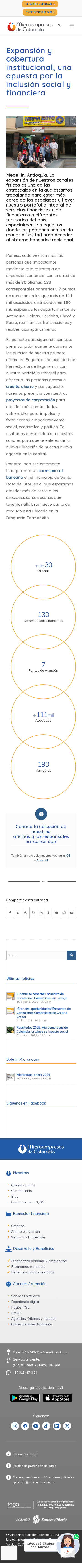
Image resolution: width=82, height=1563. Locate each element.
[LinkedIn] (57, 1426)
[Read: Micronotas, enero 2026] (10, 1077)
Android (42, 860)
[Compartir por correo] (72, 913)
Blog (14, 1196)
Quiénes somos (23, 1185)
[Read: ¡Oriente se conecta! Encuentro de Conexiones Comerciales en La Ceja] (10, 996)
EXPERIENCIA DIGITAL (40, 12)
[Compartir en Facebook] (10, 913)
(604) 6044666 (23, 1365)
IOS (68, 855)
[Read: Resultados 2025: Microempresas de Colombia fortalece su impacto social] (10, 1030)
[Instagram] (15, 1426)
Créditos (18, 1226)
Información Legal (25, 1454)
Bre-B (16, 1313)
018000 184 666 (48, 1365)
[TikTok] (46, 1426)
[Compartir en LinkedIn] (41, 913)
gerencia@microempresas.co (33, 1482)
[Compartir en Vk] (56, 913)
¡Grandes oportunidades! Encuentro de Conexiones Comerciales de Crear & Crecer (44, 1013)
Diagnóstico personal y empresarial (39, 1261)
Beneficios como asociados (32, 1272)
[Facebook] (25, 1426)
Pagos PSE (20, 1307)
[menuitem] (40, 4)
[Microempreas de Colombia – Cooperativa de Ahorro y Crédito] (34, 26)
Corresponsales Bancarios (32, 1324)
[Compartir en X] (18, 913)
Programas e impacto (28, 1266)
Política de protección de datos (34, 1466)
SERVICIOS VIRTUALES (40, 4)
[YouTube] (36, 1426)
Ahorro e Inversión (25, 1231)
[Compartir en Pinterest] (33, 913)
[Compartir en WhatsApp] (26, 913)
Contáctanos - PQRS (27, 1202)
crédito (12, 386)
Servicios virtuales (25, 1296)
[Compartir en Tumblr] (49, 913)
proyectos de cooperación (30, 399)
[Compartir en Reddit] (64, 913)
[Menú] (72, 25)
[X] (67, 1426)
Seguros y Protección (28, 1237)
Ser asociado (21, 1191)
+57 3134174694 (25, 1372)
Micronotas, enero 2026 (33, 1074)
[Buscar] (59, 26)
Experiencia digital (25, 1301)
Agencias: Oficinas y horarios (33, 1318)
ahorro (27, 386)
